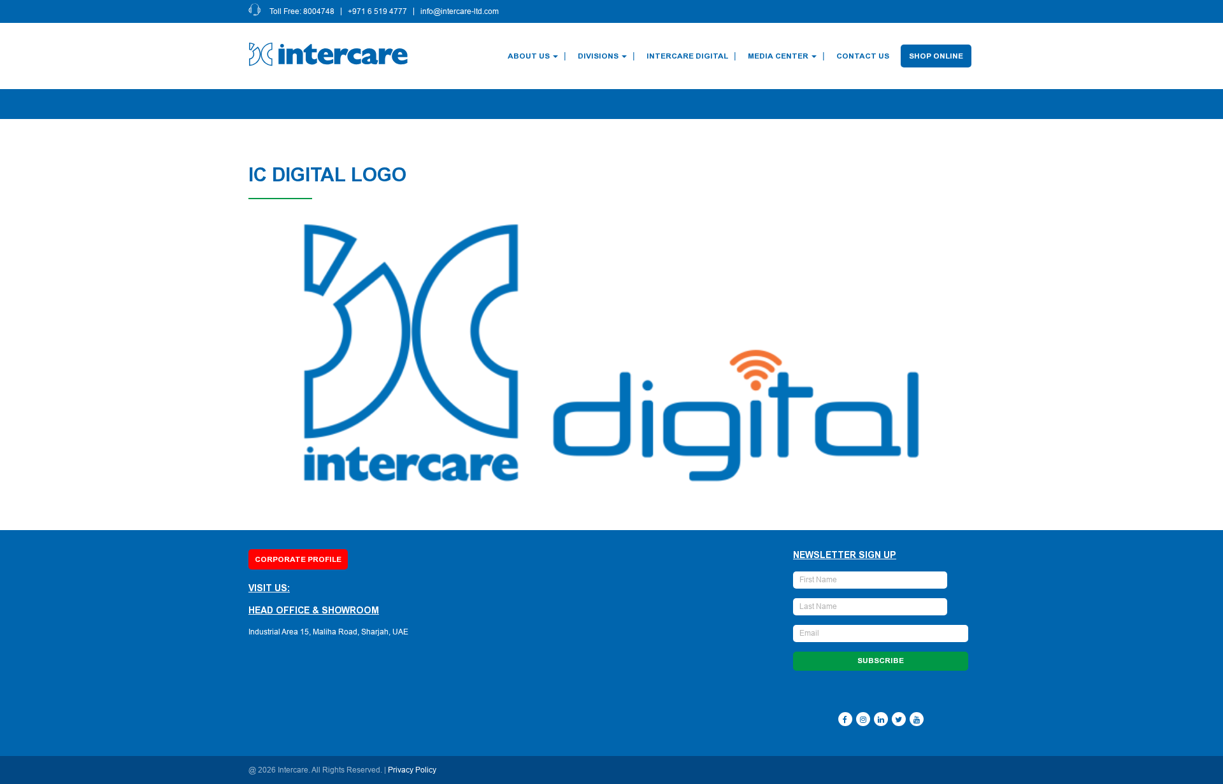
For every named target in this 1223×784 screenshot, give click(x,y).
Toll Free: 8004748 (301, 11)
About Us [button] (529, 56)
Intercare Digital (687, 56)
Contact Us (862, 56)
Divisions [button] (598, 56)
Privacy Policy (412, 770)
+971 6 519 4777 (377, 11)
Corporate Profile (298, 559)
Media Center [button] (778, 56)
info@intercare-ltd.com (459, 11)
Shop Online (936, 56)
